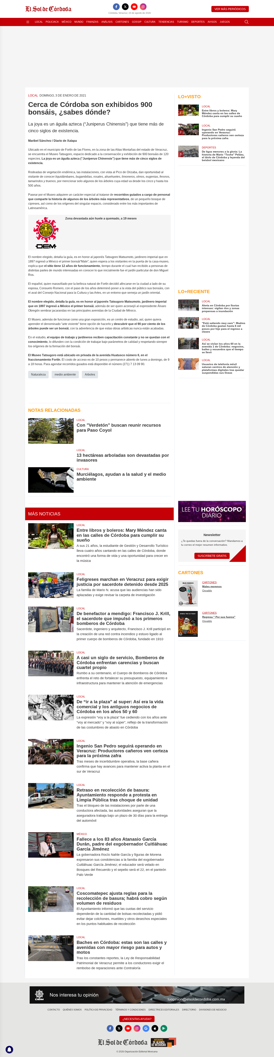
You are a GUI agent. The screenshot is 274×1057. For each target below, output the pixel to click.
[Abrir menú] (27, 22)
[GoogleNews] (146, 1028)
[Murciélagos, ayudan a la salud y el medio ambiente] (51, 480)
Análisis (107, 21)
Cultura (149, 21)
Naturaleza (38, 374)
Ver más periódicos (230, 9)
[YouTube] (134, 6)
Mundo (78, 21)
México (66, 21)
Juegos (225, 21)
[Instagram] (143, 6)
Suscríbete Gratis (212, 555)
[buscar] (246, 22)
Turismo (182, 21)
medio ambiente (65, 374)
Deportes (198, 21)
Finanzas (92, 21)
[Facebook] (116, 6)
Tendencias (166, 21)
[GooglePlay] (163, 1028)
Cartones (122, 21)
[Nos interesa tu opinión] (137, 995)
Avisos (212, 21)
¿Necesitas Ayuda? (136, 1019)
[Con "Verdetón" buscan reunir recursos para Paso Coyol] (51, 431)
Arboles (90, 374)
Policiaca (52, 21)
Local (39, 21)
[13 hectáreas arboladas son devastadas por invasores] (51, 455)
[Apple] (155, 1028)
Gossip (136, 21)
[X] (125, 6)
